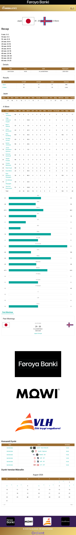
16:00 (67, 448)
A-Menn (4, 87)
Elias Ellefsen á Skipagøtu (8, 175)
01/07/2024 (38, 323)
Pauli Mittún (9, 170)
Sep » (71, 504)
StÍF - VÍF (42, 458)
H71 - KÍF (42, 465)
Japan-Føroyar (38, 333)
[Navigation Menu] (72, 8)
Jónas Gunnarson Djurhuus (8, 149)
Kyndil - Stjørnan (42, 451)
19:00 (67, 454)
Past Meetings (7, 312)
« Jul (4, 504)
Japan (4, 84)
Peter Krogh (9, 168)
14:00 (67, 458)
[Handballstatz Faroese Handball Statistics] (9, 8)
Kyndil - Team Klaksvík (42, 448)
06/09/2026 (10, 458)
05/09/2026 (10, 448)
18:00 (67, 451)
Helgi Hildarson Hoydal (8, 119)
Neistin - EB (42, 454)
